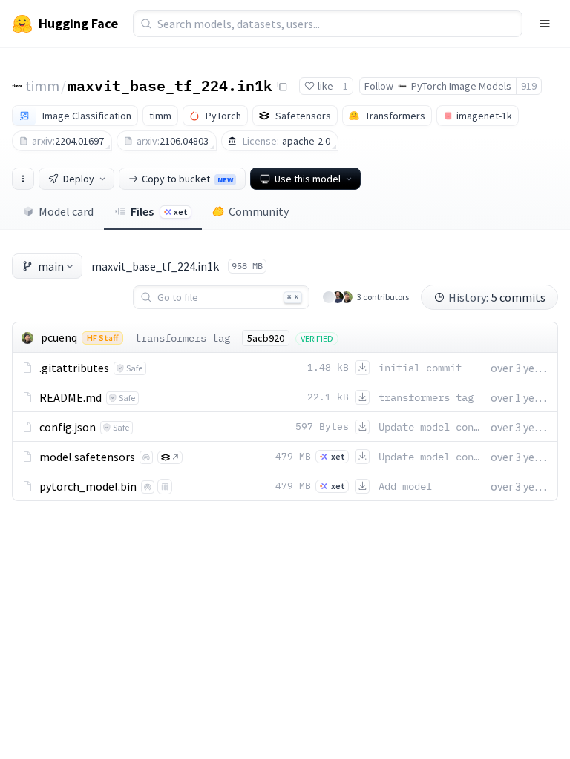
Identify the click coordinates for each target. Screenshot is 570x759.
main (51, 266)
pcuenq (59, 337)
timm (42, 85)
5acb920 (265, 338)
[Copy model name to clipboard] (282, 86)
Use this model (308, 178)
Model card (66, 211)
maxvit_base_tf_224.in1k (170, 85)
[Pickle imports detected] (164, 486)
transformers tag (182, 338)
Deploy (78, 178)
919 (529, 86)
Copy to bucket (187, 178)
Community (259, 211)
